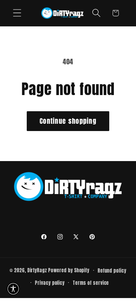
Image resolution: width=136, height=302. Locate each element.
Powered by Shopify (68, 270)
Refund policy (112, 270)
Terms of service (91, 282)
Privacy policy (50, 282)
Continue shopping (68, 121)
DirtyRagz (37, 270)
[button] (17, 13)
